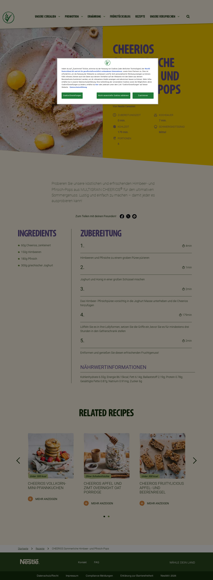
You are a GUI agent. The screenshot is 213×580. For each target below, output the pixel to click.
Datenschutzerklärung (78, 87)
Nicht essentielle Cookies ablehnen (113, 95)
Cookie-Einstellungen (72, 95)
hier (96, 84)
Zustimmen (143, 95)
